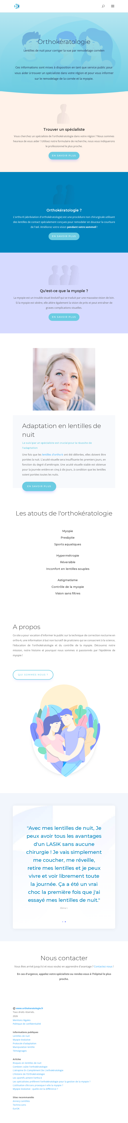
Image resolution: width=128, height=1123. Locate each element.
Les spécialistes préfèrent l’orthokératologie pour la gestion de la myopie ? (51, 1081)
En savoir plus (64, 155)
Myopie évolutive (21, 1039)
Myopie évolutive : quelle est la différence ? (35, 1088)
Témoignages (20, 1050)
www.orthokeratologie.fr (29, 1008)
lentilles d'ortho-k (52, 454)
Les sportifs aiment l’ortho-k (27, 1077)
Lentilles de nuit (21, 1035)
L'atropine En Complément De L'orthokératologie (38, 1070)
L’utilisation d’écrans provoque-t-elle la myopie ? (38, 1085)
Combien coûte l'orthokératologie (30, 1066)
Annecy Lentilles (21, 1101)
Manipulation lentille (24, 1047)
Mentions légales (22, 1020)
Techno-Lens (19, 1104)
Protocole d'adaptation (24, 1043)
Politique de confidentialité (27, 1023)
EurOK (16, 1108)
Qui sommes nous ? (33, 674)
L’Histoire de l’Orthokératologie (29, 1074)
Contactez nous (103, 966)
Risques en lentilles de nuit (27, 1062)
